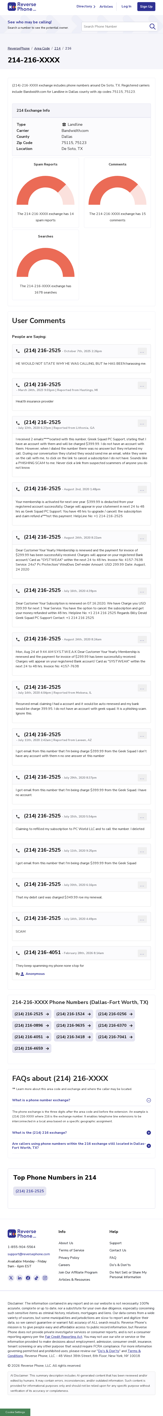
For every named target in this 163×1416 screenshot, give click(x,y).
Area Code (42, 48)
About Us (66, 1243)
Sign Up (146, 6)
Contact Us (118, 1250)
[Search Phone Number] (152, 26)
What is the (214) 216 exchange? (39, 1132)
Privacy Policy (69, 1257)
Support (116, 1243)
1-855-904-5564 (21, 1247)
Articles (106, 6)
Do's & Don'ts (120, 1265)
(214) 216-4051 (42, 952)
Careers (64, 1265)
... (142, 351)
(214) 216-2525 (42, 350)
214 (57, 48)
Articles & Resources (74, 1279)
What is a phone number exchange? (41, 1100)
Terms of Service (71, 1250)
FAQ (113, 1257)
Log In (126, 6)
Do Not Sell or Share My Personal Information (128, 1274)
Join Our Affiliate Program (78, 1272)
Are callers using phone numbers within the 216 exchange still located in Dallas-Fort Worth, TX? (79, 1145)
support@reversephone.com (29, 1254)
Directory (84, 6)
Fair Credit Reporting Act (63, 1336)
